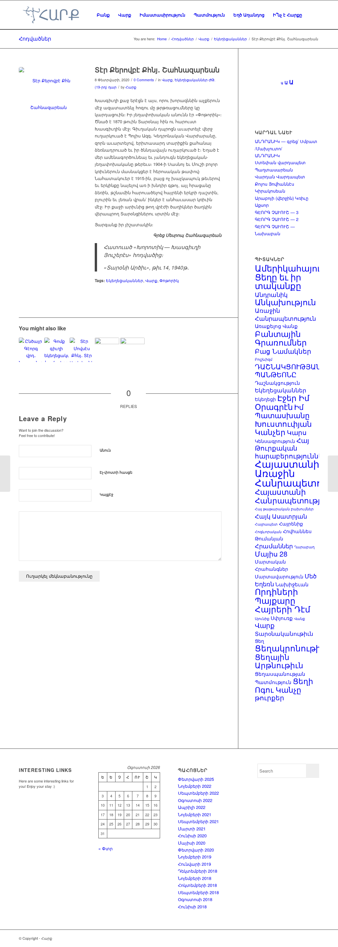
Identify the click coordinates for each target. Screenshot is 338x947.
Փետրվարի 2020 (196, 850)
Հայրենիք (291, 523)
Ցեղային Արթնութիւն (279, 660)
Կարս (297, 432)
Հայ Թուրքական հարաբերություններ (291, 448)
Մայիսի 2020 (191, 843)
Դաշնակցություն (277, 382)
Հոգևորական (268, 531)
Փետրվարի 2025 (196, 779)
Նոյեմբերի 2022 (194, 786)
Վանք (299, 618)
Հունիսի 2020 (192, 835)
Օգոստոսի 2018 (195, 899)
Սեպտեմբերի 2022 (198, 793)
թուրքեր (269, 697)
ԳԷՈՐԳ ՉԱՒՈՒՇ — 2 (276, 219)
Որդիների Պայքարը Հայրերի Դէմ (282, 600)
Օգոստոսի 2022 (195, 800)
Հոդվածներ (35, 38)
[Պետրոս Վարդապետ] (56, 350)
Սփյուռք (282, 617)
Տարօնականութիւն (284, 633)
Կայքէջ (106, 494)
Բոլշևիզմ (263, 359)
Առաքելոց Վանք (276, 325)
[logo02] (51, 14)
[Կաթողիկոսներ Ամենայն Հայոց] (107, 350)
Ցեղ (259, 640)
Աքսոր (262, 205)
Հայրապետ (266, 524)
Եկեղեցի (265, 399)
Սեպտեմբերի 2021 (198, 821)
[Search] (312, 14)
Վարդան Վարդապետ (280, 176)
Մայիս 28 (271, 554)
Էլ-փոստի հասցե (116, 472)
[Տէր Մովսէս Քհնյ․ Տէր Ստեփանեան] (82, 350)
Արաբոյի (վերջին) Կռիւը (281, 198)
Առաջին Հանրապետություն (285, 314)
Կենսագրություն (275, 441)
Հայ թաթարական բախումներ (284, 508)
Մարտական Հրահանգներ (271, 565)
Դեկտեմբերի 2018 (197, 871)
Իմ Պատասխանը (282, 411)
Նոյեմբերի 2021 (194, 814)
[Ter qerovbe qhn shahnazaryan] (48, 97)
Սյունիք (262, 618)
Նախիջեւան (292, 584)
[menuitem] (103, 14)
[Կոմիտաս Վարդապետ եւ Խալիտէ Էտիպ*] (132, 350)
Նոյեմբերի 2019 (194, 857)
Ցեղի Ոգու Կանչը (284, 684)
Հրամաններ (274, 545)
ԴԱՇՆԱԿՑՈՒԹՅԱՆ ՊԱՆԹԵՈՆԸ (288, 370)
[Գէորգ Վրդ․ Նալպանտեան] (31, 350)
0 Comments (144, 79)
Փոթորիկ (169, 280)
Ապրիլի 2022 (191, 807)
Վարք (167, 79)
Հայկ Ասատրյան (281, 516)
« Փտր (105, 848)
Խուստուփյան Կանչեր (283, 427)
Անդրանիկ (271, 294)
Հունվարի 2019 (194, 864)
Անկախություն (285, 302)
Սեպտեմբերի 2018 (198, 892)
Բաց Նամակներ (283, 351)
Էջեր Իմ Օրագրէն (282, 402)
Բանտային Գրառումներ (281, 338)
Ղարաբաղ (304, 546)
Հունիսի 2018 (192, 906)
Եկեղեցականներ (191, 79)
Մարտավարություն (279, 576)
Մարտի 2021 (192, 828)
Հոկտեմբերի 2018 (197, 885)
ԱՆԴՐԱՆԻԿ (267, 155)
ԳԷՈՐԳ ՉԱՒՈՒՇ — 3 (276, 212)
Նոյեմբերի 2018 (194, 878)
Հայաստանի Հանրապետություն (294, 495)
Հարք (130, 87)
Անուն (105, 450)
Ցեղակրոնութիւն (292, 648)
